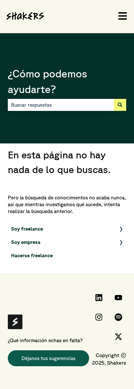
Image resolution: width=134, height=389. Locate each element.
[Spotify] (118, 317)
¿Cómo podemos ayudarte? (47, 81)
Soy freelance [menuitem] (27, 229)
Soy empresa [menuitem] (25, 242)
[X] (118, 336)
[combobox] (61, 105)
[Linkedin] (99, 297)
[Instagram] (99, 317)
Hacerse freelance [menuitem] (32, 255)
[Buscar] (120, 105)
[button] (121, 229)
